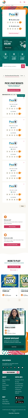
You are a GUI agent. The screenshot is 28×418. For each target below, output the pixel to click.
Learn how (14, 346)
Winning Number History (14, 90)
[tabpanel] (14, 142)
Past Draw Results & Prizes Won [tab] (12, 75)
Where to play (13, 270)
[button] (19, 300)
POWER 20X (5, 291)
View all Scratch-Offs (14, 266)
